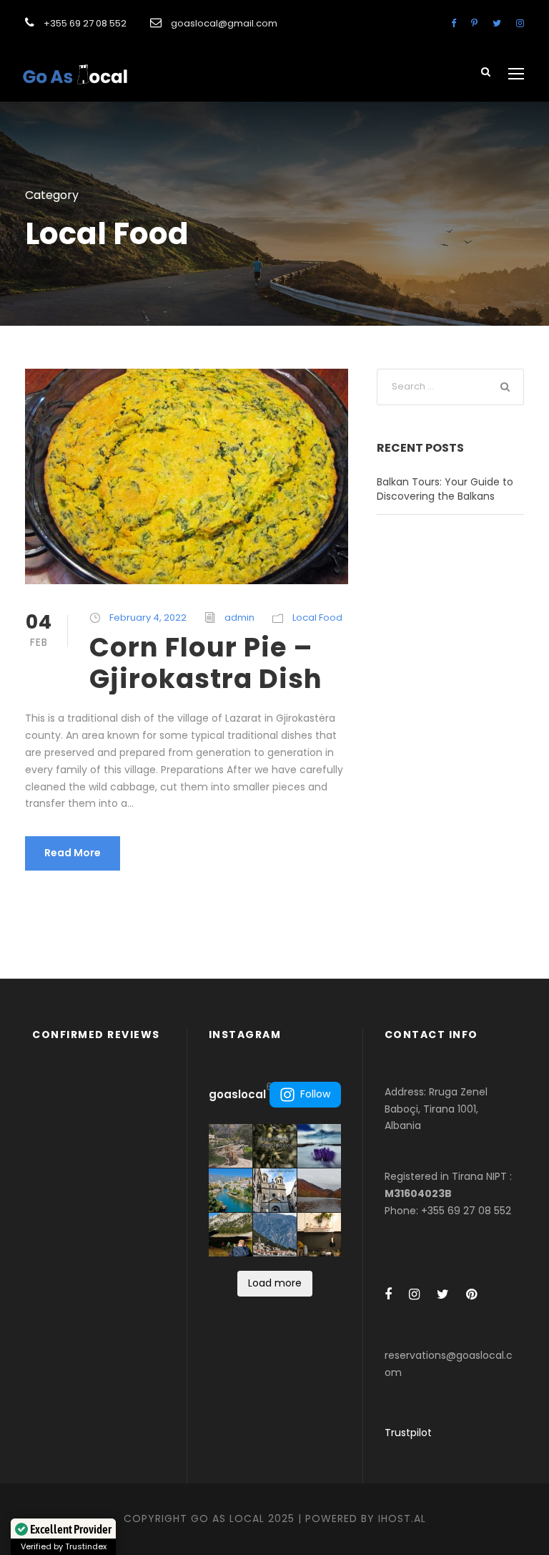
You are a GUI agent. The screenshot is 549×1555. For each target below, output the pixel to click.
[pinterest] (474, 23)
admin (239, 617)
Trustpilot (408, 1432)
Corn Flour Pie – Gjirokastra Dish (205, 663)
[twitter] (497, 23)
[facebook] (453, 23)
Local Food (317, 617)
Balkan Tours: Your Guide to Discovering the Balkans (445, 489)
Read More (72, 853)
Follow (315, 1094)
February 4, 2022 (148, 617)
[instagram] (520, 23)
